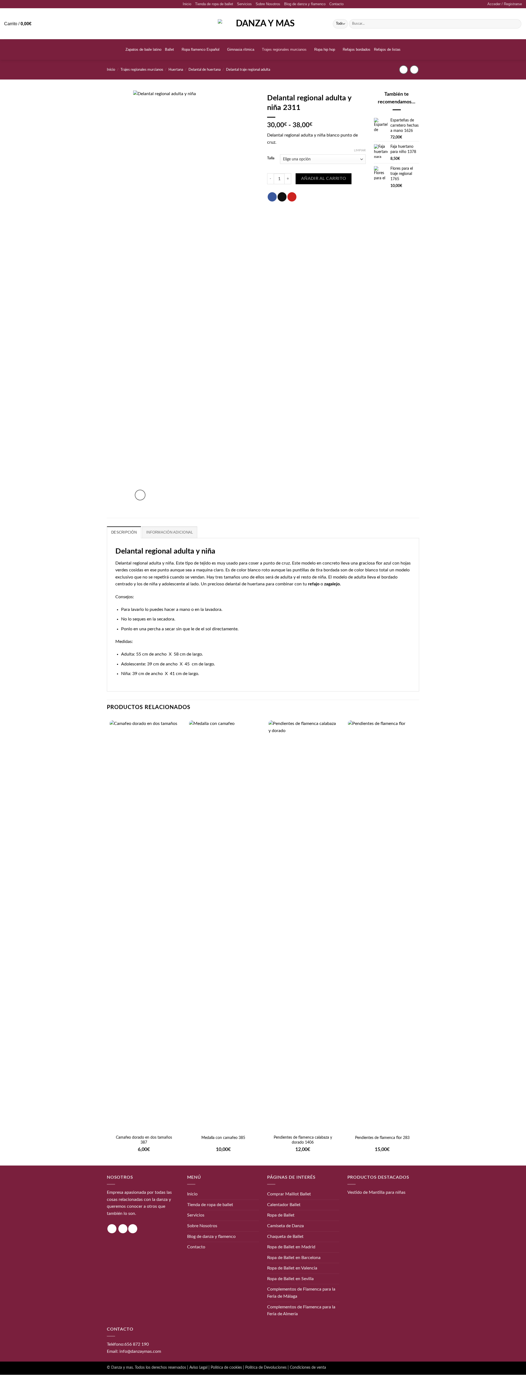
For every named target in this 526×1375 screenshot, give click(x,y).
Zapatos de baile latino (143, 49)
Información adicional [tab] (169, 532)
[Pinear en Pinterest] (291, 197)
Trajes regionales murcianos (284, 49)
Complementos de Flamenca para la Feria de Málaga (301, 1293)
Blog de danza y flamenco (304, 4)
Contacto (336, 4)
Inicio (187, 4)
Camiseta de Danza (285, 1226)
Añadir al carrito (323, 179)
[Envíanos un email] (132, 1228)
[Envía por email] (282, 197)
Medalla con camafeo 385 (223, 1138)
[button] (504, 4)
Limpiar (360, 150)
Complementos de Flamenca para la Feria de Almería (301, 1310)
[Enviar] (516, 24)
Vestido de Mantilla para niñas (376, 1192)
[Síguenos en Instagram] (111, 1228)
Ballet (169, 49)
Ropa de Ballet (281, 1215)
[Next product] (403, 69)
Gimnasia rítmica (240, 49)
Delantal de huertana (204, 69)
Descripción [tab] (124, 532)
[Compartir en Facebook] (272, 197)
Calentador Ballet (284, 1205)
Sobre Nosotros (268, 4)
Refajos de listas (387, 49)
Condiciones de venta (308, 1368)
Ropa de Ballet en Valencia (292, 1268)
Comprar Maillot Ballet (289, 1194)
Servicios (244, 4)
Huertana (175, 69)
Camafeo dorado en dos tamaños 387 (144, 1140)
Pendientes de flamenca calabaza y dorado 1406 (303, 1140)
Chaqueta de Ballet (285, 1236)
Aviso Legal (198, 1368)
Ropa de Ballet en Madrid (291, 1247)
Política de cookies (226, 1368)
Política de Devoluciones (266, 1368)
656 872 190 (136, 1344)
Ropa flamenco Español (200, 49)
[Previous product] (414, 69)
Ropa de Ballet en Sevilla (290, 1279)
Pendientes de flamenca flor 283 (382, 1138)
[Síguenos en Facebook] (122, 1228)
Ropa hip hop (324, 49)
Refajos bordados (356, 49)
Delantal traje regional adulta (248, 69)
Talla (271, 158)
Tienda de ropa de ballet (214, 4)
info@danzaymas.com (140, 1351)
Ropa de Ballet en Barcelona (294, 1257)
